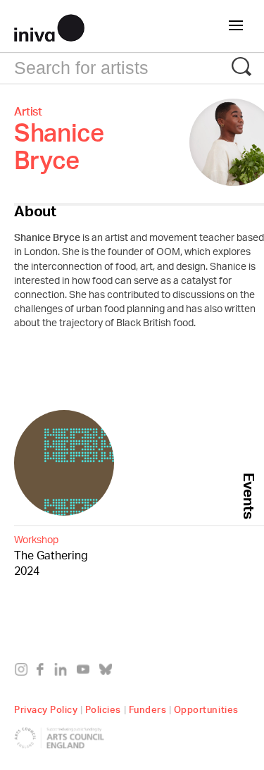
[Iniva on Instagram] (24, 672)
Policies (103, 708)
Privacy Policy (45, 708)
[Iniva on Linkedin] (64, 672)
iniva (49, 26)
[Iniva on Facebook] (44, 672)
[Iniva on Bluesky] (109, 672)
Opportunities (206, 708)
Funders (148, 708)
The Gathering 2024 (51, 555)
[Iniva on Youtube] (86, 672)
